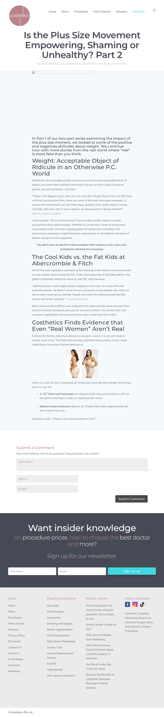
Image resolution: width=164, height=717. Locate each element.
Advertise (139, 11)
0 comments (119, 63)
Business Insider (78, 299)
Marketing (14, 671)
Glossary (121, 11)
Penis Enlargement (58, 635)
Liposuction (54, 617)
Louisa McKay (49, 63)
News (65, 11)
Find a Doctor (102, 11)
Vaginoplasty (55, 669)
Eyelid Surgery (55, 611)
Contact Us (14, 647)
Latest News (102, 63)
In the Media (15, 659)
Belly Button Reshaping (61, 641)
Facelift (51, 663)
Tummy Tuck (54, 647)
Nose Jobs (53, 605)
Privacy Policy (16, 635)
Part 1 (41, 138)
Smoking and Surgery (60, 623)
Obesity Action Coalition (46, 213)
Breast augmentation (60, 629)
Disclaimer (14, 641)
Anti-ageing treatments (61, 675)
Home (52, 11)
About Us (13, 653)
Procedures (81, 11)
